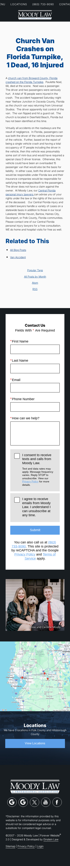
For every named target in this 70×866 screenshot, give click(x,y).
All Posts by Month (35, 276)
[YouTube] (45, 802)
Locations (18, 4)
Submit (35, 530)
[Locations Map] (35, 676)
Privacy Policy (30, 481)
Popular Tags (35, 270)
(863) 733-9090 (43, 4)
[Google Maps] (12, 802)
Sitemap (10, 846)
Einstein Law (50, 839)
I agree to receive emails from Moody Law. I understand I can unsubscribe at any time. (36, 507)
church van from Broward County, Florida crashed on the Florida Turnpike (31, 80)
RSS (35, 289)
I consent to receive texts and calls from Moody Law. (37, 469)
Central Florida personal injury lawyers (31, 192)
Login (40, 846)
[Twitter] (34, 802)
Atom (35, 282)
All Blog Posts (18, 250)
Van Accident (18, 257)
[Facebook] (57, 802)
